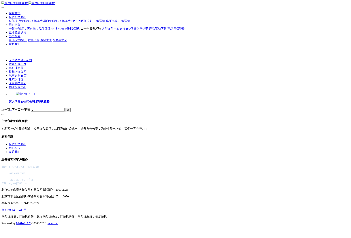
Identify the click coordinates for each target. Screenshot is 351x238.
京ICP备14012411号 (14, 209)
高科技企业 (16, 67)
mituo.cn (53, 223)
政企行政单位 (17, 64)
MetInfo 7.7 (23, 223)
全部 (12, 20)
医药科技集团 (17, 83)
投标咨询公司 (17, 71)
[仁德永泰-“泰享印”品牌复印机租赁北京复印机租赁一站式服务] (175, 3)
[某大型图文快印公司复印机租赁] (26, 93)
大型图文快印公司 (20, 60)
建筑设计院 (16, 79)
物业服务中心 (17, 87)
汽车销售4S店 (18, 75)
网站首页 (14, 13)
